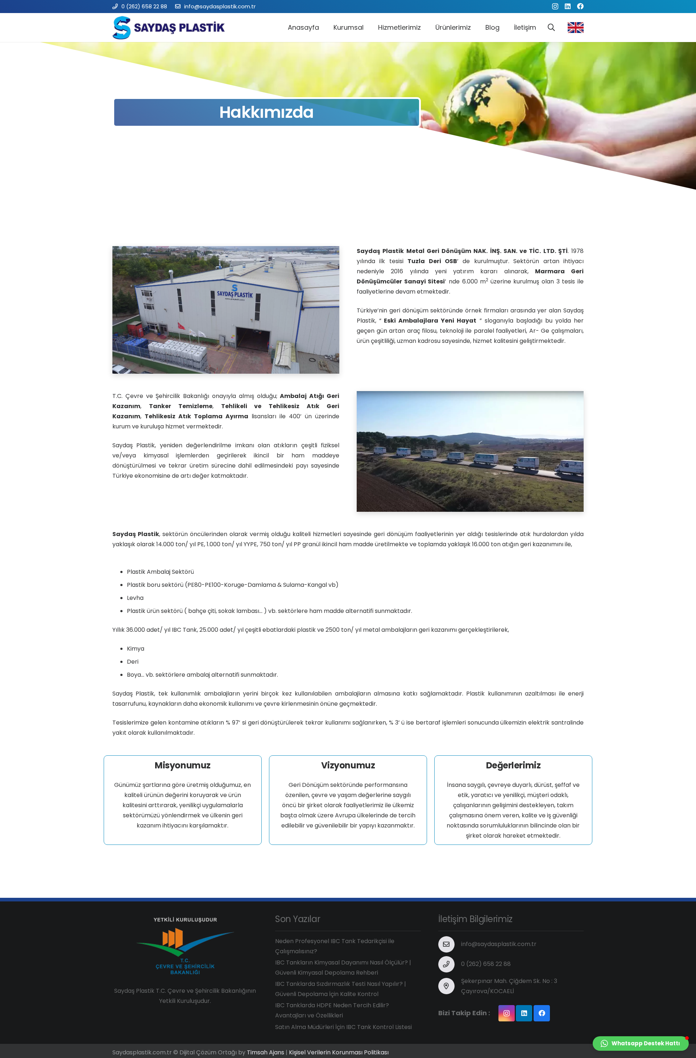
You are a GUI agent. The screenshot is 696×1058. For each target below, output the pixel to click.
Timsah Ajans (265, 1052)
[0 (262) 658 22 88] (449, 964)
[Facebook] (580, 6)
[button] (641, 1043)
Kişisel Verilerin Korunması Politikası (339, 1052)
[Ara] (551, 28)
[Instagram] (555, 6)
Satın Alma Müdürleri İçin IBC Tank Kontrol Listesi (343, 1027)
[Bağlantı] (171, 28)
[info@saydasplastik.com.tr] (449, 944)
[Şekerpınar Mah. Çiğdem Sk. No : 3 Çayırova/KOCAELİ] (449, 986)
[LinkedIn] (568, 6)
